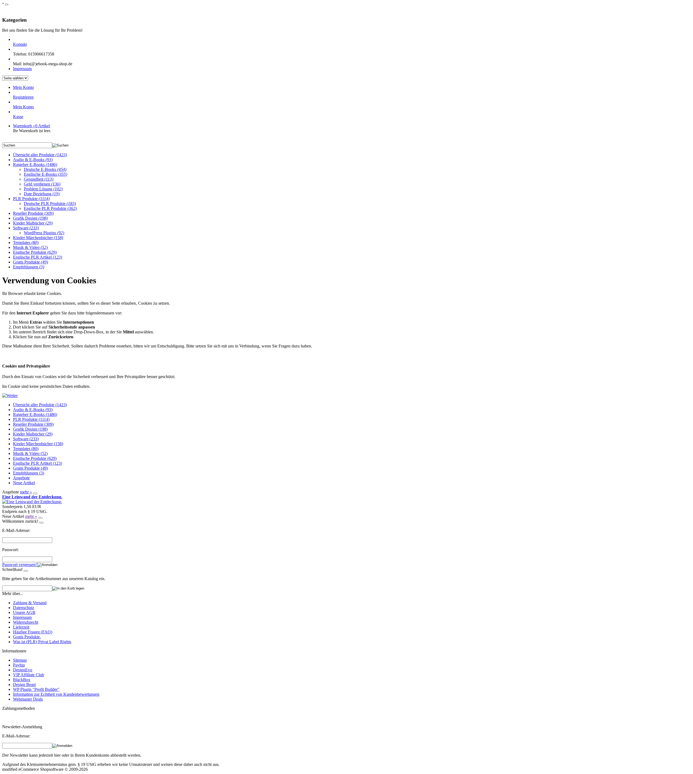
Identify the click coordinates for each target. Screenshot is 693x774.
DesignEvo (22, 670)
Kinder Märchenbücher (38, 237)
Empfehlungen (28, 267)
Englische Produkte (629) (35, 458)
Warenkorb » (31, 125)
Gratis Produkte (30, 262)
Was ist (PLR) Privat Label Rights (42, 641)
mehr (26, 492)
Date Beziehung (42, 193)
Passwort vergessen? (19, 564)
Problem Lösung (43, 189)
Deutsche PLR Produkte (50, 203)
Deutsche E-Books (45, 169)
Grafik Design (30, 218)
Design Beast (24, 684)
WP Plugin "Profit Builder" (36, 689)
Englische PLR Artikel (37, 257)
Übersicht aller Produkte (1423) (40, 404)
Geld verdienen (42, 184)
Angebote (21, 478)
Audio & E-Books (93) (33, 409)
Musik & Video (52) (30, 453)
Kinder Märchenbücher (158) (38, 443)
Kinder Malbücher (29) (33, 434)
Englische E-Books (45, 174)
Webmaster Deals (28, 699)
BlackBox (21, 679)
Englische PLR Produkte (50, 208)
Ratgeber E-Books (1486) (35, 414)
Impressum (22, 68)
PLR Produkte (31, 198)
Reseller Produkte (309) (33, 424)
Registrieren (23, 97)
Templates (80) (25, 448)
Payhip (19, 665)
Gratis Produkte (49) (30, 468)
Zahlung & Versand (30, 602)
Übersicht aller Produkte (40, 154)
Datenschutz (23, 607)
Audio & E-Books (33, 159)
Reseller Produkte (33, 213)
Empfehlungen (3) (28, 473)
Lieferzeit (21, 627)
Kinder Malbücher (33, 223)
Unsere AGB (24, 612)
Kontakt (20, 44)
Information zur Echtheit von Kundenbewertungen (56, 694)
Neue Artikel (24, 482)
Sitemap (20, 660)
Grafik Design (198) (30, 429)
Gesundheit (38, 179)
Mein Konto (23, 87)
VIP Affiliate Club (28, 674)
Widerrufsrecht (25, 622)
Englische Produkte (35, 252)
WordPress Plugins (44, 232)
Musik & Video (30, 247)
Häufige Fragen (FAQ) (32, 632)
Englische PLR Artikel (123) (37, 463)
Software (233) (26, 439)
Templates (25, 242)
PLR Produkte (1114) (31, 419)
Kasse (18, 116)
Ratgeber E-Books (35, 164)
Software (26, 228)
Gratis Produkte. (27, 637)
